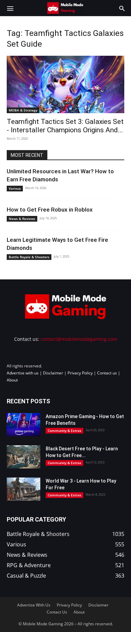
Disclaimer (53, 373)
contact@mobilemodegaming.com (79, 339)
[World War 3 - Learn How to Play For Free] (23, 489)
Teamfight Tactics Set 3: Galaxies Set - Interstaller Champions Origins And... (65, 126)
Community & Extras (64, 430)
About (12, 380)
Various (15, 188)
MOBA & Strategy (23, 110)
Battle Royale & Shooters (29, 257)
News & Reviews (22, 218)
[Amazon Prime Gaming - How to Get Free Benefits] (23, 424)
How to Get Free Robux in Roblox (50, 209)
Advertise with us (23, 373)
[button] (10, 8)
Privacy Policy (80, 373)
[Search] (122, 8)
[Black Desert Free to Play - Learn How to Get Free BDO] (23, 456)
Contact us (107, 373)
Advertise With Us (33, 605)
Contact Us (57, 612)
